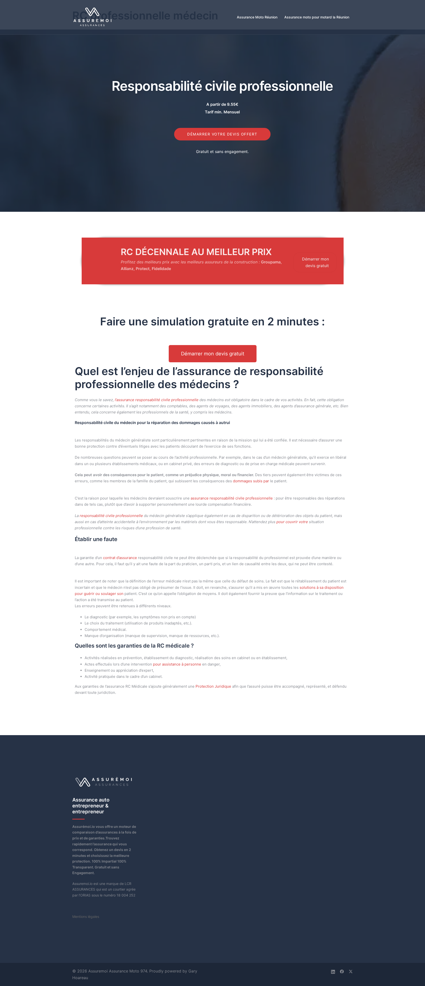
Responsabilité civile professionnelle (222, 86)
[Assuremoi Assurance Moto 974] (92, 17)
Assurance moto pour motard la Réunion (316, 17)
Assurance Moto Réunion (257, 17)
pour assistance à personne (177, 664)
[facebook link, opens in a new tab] (342, 971)
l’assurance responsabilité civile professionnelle (156, 399)
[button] (213, 353)
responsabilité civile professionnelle (111, 515)
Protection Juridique (213, 686)
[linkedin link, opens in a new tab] (333, 971)
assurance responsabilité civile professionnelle (232, 498)
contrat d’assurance (120, 557)
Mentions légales (85, 916)
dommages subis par (251, 481)
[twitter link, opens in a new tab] (351, 971)
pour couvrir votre (292, 521)
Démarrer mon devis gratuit (315, 262)
